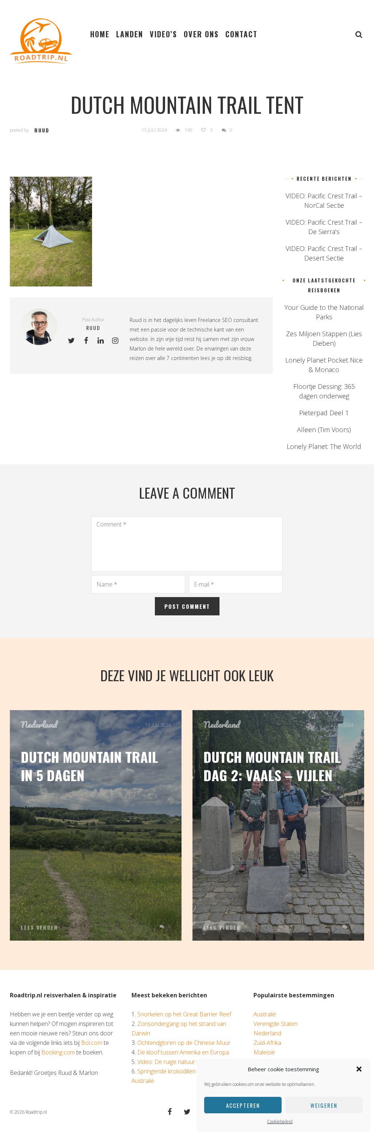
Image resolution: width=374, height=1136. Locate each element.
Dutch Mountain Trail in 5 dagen (89, 765)
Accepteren (243, 1105)
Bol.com (91, 1043)
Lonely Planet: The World (324, 446)
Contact (241, 34)
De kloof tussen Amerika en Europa (183, 1052)
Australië (264, 1014)
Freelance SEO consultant (228, 319)
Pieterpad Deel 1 (324, 412)
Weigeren (323, 1105)
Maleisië (264, 1052)
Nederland (39, 724)
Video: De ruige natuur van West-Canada (189, 1062)
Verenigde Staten (275, 1024)
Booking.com (58, 1052)
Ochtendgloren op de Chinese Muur (183, 1043)
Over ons (201, 34)
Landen (129, 34)
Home (100, 34)
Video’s (163, 34)
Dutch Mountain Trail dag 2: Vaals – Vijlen (272, 765)
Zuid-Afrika (267, 1043)
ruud (41, 130)
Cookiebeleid (280, 1121)
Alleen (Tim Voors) (324, 429)
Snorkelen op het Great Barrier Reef (184, 1014)
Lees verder (39, 927)
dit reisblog (238, 358)
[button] (359, 1069)
